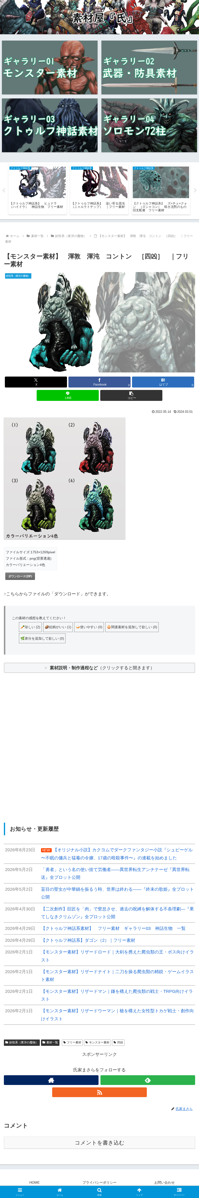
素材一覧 (52, 1042)
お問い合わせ (164, 1182)
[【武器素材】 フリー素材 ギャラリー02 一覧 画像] (149, 67)
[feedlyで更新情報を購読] (147, 1080)
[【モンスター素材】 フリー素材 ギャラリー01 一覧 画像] (50, 67)
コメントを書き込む (99, 1143)
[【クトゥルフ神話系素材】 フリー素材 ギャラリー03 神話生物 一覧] (50, 125)
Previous (3, 190)
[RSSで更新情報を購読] (99, 1092)
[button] (131, 395)
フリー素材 (74, 1042)
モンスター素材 (99, 1042)
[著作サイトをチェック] (51, 1080)
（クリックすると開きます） (102, 667)
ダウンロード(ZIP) (20, 576)
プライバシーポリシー (99, 1182)
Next (195, 190)
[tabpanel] (37, 190)
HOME (34, 1182)
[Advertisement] (99, 739)
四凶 (120, 1042)
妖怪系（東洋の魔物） (23, 1042)
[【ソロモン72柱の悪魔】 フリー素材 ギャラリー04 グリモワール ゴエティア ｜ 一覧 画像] (149, 125)
